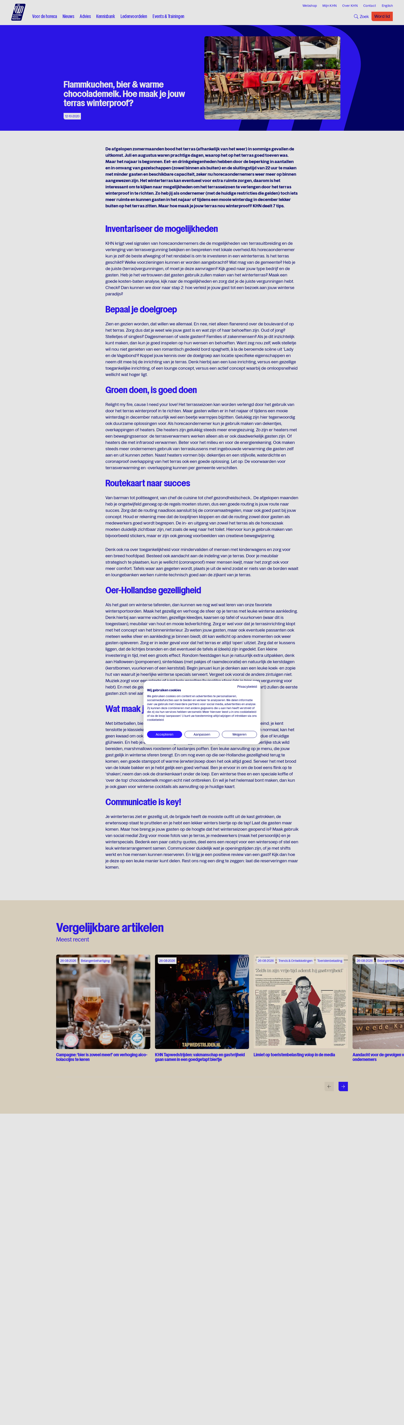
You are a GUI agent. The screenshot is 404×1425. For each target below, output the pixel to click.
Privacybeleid (247, 687)
